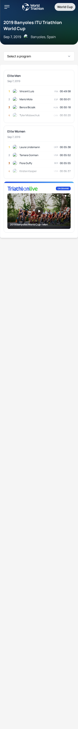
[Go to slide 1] (63, 195)
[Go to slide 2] (66, 196)
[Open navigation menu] (7, 7)
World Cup (65, 7)
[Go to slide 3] (68, 195)
